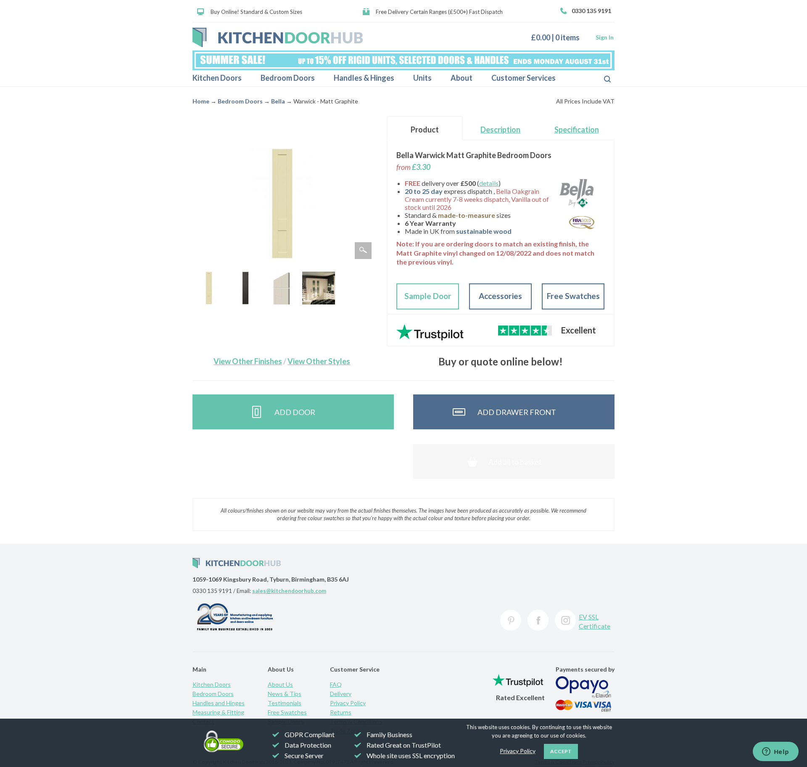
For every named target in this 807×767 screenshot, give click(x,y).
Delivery (340, 693)
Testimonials (284, 702)
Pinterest (510, 620)
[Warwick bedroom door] (209, 288)
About (461, 77)
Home (201, 101)
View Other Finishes (248, 361)
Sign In (605, 37)
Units (422, 77)
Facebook (538, 620)
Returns (340, 712)
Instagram (565, 620)
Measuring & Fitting (218, 712)
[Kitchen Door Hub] (278, 37)
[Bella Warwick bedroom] (318, 288)
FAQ (336, 684)
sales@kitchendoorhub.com (289, 590)
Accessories (500, 296)
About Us (280, 684)
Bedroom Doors (288, 77)
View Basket (558, 37)
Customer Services (523, 77)
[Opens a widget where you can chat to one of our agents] (775, 752)
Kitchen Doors (217, 77)
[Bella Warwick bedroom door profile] (282, 288)
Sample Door (427, 296)
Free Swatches (573, 296)
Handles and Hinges (219, 702)
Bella (278, 101)
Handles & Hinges (364, 77)
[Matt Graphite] (245, 288)
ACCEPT (561, 751)
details (488, 183)
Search (600, 78)
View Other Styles (318, 361)
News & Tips (284, 693)
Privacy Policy (348, 702)
